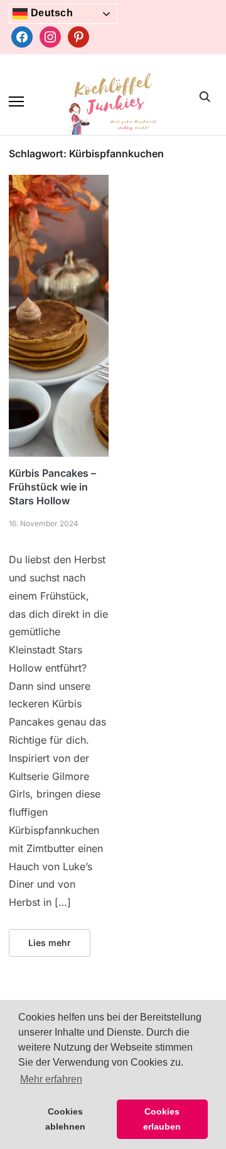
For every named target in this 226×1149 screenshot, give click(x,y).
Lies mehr (49, 942)
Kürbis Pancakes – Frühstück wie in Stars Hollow (52, 487)
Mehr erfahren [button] (51, 1079)
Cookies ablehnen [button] (65, 1118)
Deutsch (50, 13)
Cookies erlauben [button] (162, 1118)
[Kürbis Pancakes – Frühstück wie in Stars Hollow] (59, 182)
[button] (16, 101)
